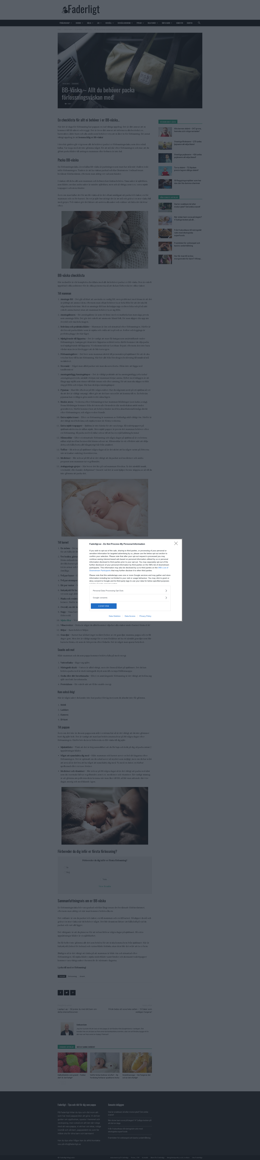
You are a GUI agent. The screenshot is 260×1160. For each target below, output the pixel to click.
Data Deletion (115, 616)
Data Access (130, 616)
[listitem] (130, 590)
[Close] (176, 544)
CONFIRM (103, 606)
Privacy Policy (145, 616)
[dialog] (130, 580)
